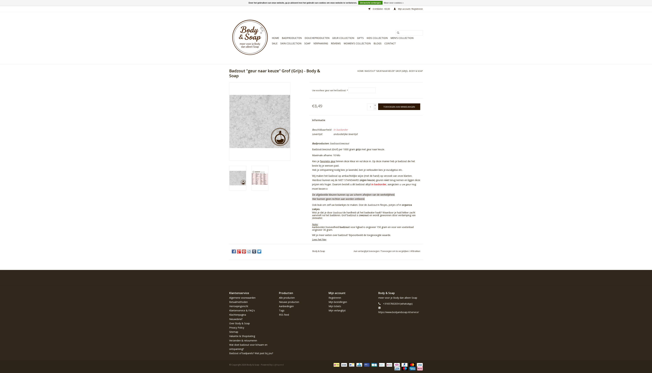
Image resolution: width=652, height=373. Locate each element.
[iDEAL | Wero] (336, 364)
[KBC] (359, 364)
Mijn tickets (335, 306)
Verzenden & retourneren (243, 340)
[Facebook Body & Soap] (395, 277)
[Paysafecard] (381, 364)
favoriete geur (328, 161)
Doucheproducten (317, 38)
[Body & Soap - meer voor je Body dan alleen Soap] (250, 38)
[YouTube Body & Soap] (414, 277)
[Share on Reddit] (249, 251)
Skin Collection (290, 43)
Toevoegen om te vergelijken (395, 251)
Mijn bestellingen (338, 302)
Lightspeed (278, 364)
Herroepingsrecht (238, 306)
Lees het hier (319, 239)
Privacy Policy (236, 327)
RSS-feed (284, 314)
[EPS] (396, 364)
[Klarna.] (419, 368)
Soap (307, 43)
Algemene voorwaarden (242, 297)
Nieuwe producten (289, 302)
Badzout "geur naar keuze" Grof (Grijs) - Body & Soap (394, 71)
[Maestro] (404, 368)
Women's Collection (357, 43)
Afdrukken (415, 251)
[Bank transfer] (344, 364)
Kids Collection (377, 38)
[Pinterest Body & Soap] (408, 277)
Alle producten (287, 297)
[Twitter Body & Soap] (401, 277)
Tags (281, 310)
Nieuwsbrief (235, 319)
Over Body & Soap (239, 323)
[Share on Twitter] (259, 251)
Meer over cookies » (394, 3)
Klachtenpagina (237, 314)
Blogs (378, 43)
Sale (274, 43)
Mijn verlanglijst (337, 310)
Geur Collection (343, 38)
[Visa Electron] (397, 368)
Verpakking (320, 43)
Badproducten (292, 38)
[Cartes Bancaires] (374, 364)
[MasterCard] (412, 364)
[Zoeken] (398, 32)
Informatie (318, 120)
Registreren (335, 297)
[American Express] (412, 368)
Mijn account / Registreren (410, 8)
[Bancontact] (351, 364)
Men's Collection (402, 38)
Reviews (336, 43)
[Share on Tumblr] (254, 251)
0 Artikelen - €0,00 (381, 8)
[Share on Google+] (239, 251)
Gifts (360, 38)
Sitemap (233, 331)
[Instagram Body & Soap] (420, 277)
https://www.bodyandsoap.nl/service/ (398, 312)
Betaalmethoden (238, 302)
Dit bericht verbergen (370, 3)
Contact (390, 43)
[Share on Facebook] (234, 251)
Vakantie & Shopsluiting (242, 336)
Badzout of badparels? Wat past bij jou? (251, 353)
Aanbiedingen (286, 306)
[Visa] (419, 364)
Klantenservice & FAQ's (242, 310)
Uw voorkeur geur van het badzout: (330, 90)
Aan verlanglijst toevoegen (367, 251)
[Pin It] (244, 251)
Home (275, 38)
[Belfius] (389, 364)
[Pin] (366, 364)
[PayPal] (404, 364)
